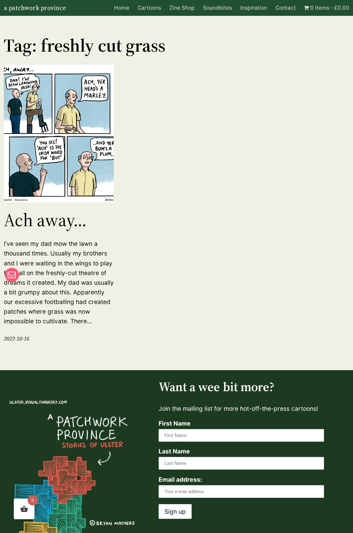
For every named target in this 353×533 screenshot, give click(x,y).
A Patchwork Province (35, 8)
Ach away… (45, 220)
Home (121, 7)
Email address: (180, 479)
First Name (175, 423)
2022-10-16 (16, 338)
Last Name (174, 451)
